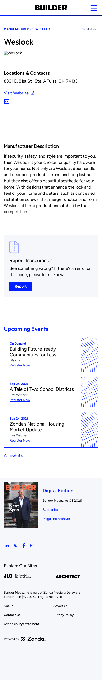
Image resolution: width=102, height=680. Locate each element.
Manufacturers (17, 28)
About (8, 606)
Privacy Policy (63, 615)
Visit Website (16, 93)
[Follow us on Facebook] (24, 545)
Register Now (20, 365)
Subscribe (50, 510)
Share (91, 28)
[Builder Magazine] (51, 7)
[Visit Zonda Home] (25, 639)
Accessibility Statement (21, 624)
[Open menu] (94, 8)
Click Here (6, 101)
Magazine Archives (57, 519)
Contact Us (12, 615)
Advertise (60, 606)
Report (21, 286)
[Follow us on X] (15, 545)
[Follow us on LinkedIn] (6, 545)
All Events (13, 455)
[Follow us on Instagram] (32, 545)
